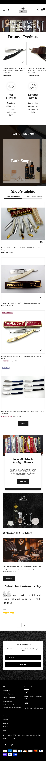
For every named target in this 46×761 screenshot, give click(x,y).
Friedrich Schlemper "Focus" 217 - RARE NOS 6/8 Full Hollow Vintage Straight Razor (22, 249)
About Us (5, 723)
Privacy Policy (7, 690)
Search (5, 730)
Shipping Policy (7, 701)
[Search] (8, 10)
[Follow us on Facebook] (5, 744)
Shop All (5, 719)
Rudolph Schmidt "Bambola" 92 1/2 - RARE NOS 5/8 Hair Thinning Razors (21, 357)
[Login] (38, 10)
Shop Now (23, 481)
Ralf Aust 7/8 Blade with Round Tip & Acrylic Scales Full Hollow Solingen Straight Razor (14, 70)
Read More (9, 578)
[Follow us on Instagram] (11, 744)
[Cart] (42, 10)
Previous (19, 625)
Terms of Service (8, 694)
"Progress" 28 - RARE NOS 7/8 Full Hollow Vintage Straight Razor (21, 303)
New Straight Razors (34, 196)
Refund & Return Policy (10, 697)
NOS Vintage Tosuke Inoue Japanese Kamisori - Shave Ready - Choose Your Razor (22, 412)
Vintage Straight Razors (13, 196)
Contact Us (6, 727)
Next (23, 625)
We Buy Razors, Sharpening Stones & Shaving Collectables (12, 706)
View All (23, 423)
